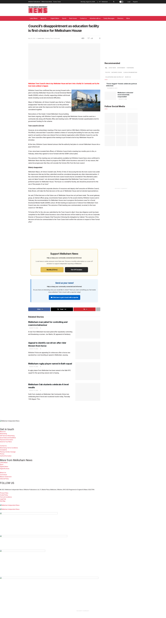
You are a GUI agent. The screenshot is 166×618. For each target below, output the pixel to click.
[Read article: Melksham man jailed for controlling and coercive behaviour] (87, 329)
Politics (107, 72)
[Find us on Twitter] (113, 1)
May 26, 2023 (31, 38)
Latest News (33, 18)
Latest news (41, 38)
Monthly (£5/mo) (52, 270)
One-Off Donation (76, 270)
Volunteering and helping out (114, 77)
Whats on (128, 77)
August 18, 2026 (33, 348)
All (106, 67)
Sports (64, 18)
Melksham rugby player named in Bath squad (50, 363)
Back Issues (73, 18)
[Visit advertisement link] (121, 40)
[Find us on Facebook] (111, 1)
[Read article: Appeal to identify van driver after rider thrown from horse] (87, 350)
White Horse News (47, 1)
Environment (121, 67)
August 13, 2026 (33, 390)
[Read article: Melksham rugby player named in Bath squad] (87, 371)
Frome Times (57, 1)
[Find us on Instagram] (116, 1)
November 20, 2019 (112, 88)
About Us (43, 18)
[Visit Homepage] (37, 9)
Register (135, 1)
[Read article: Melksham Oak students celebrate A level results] (87, 392)
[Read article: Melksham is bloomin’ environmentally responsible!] (110, 96)
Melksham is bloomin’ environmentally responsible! (125, 95)
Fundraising (130, 67)
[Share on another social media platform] (98, 309)
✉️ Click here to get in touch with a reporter (64, 297)
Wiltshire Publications (34, 1)
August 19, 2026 (33, 328)
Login (128, 1)
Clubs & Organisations (130, 72)
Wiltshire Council (116, 72)
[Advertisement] (83, 409)
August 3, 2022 (122, 99)
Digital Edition (55, 18)
